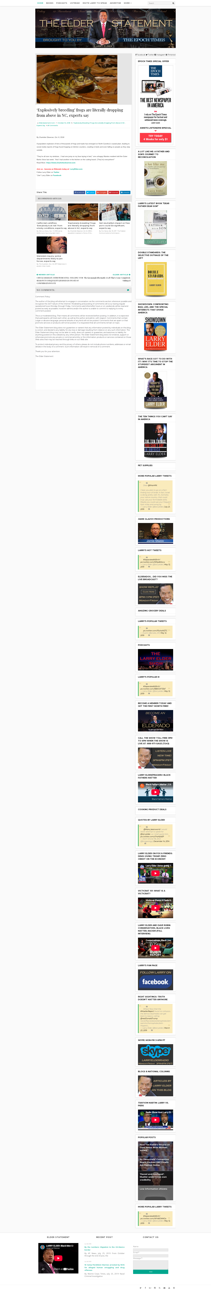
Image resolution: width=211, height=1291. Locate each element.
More (127, 3)
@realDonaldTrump (149, 1018)
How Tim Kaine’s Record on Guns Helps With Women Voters (155, 1147)
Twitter (56, 172)
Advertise (115, 3)
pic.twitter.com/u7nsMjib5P (152, 836)
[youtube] (169, 1288)
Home (40, 3)
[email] (164, 1288)
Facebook (57, 175)
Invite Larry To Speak (95, 3)
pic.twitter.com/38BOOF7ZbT (153, 689)
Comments (53, 125)
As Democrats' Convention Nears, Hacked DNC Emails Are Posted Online (154, 1162)
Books (49, 3)
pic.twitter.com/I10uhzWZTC (155, 631)
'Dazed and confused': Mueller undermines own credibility (153, 1177)
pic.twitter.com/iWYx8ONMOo (153, 1218)
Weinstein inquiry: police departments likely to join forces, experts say (50, 258)
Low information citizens (153, 1189)
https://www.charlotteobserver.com (60, 163)
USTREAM (75, 3)
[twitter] (140, 1288)
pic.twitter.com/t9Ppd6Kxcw (152, 562)
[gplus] (150, 1288)
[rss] (159, 1288)
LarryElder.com (76, 169)
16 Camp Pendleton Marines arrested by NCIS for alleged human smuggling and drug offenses (104, 1267)
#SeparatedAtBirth (151, 560)
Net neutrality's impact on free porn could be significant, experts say (114, 225)
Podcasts (61, 3)
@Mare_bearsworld (152, 829)
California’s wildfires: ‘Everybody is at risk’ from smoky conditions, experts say (52, 225)
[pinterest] (174, 1288)
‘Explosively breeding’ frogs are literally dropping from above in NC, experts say (82, 225)
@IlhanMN (152, 485)
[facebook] (145, 1288)
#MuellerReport (147, 1011)
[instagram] (155, 1288)
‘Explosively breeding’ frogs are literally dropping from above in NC (99, 123)
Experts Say (41, 125)
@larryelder (145, 834)
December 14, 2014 (161, 841)
